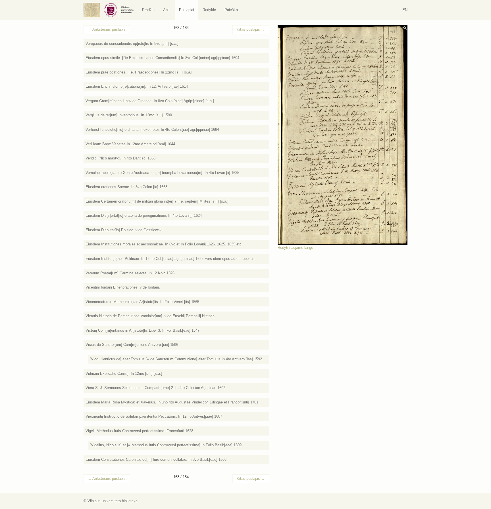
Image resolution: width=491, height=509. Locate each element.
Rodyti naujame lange (295, 247)
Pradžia (148, 10)
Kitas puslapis (251, 29)
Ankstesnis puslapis (107, 29)
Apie (166, 10)
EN (404, 10)
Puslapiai (186, 10)
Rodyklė (209, 10)
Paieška (231, 10)
